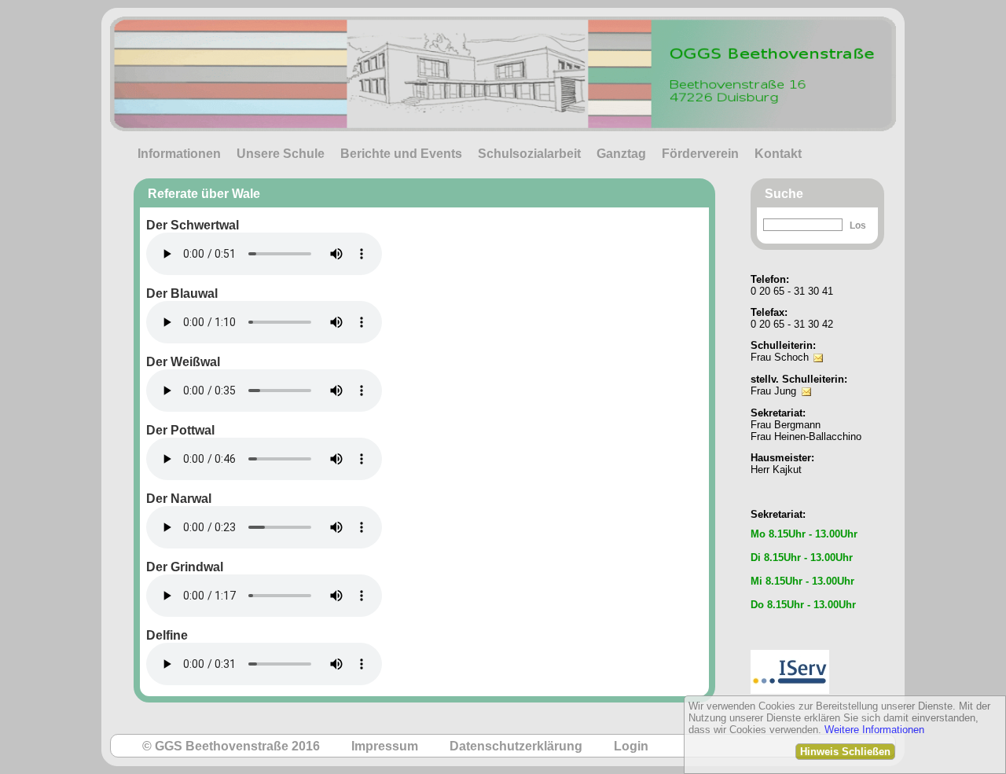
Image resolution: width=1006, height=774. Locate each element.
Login (631, 746)
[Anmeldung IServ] (790, 645)
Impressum (384, 746)
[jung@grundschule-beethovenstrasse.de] (806, 380)
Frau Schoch (780, 357)
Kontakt (778, 153)
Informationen (179, 153)
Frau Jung (773, 391)
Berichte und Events (401, 153)
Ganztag (621, 153)
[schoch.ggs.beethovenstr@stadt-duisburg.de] (818, 347)
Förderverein (700, 153)
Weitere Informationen (874, 729)
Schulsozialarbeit (529, 153)
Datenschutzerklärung (516, 746)
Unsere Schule (281, 153)
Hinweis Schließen (845, 751)
